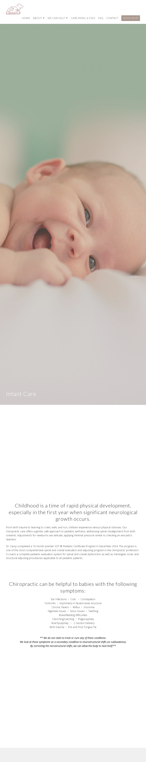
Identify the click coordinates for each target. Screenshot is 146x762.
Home (26, 18)
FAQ (100, 18)
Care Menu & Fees (83, 18)
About (37, 18)
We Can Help (56, 18)
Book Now (130, 18)
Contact (112, 18)
